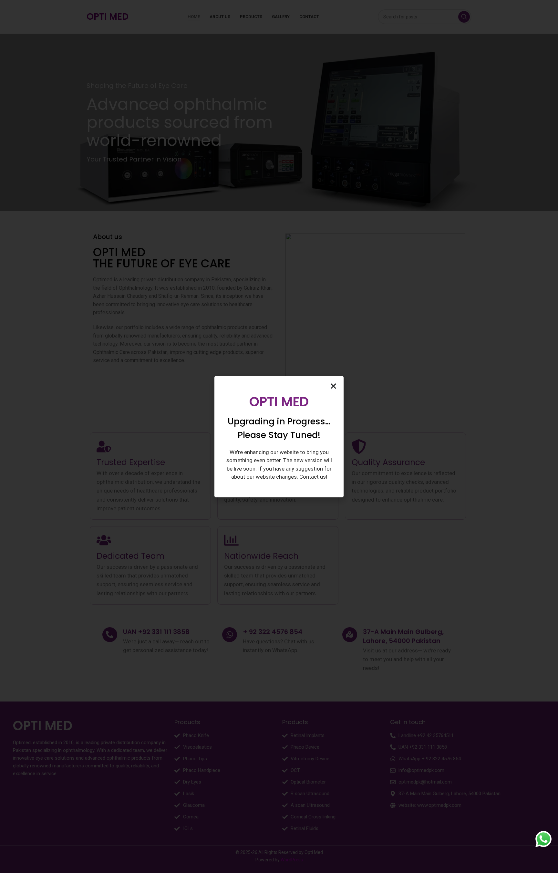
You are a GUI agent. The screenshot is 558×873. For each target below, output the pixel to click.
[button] (333, 386)
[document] (279, 436)
